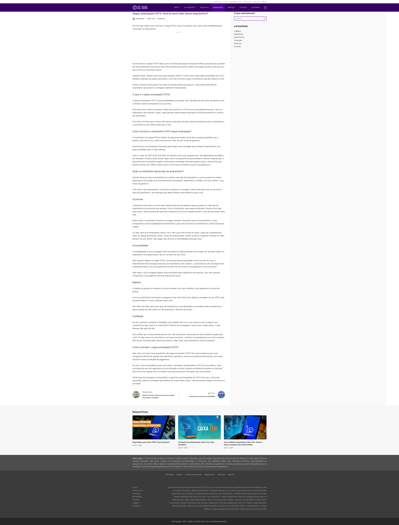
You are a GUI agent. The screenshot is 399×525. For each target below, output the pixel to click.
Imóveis (237, 46)
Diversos (238, 43)
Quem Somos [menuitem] (218, 1)
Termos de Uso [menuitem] (247, 1)
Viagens (237, 31)
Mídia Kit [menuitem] (264, 1)
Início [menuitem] (176, 7)
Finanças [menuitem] (204, 7)
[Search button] (264, 18)
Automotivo (239, 37)
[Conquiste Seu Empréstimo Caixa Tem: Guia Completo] (199, 427)
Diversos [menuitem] (256, 7)
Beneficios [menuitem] (218, 7)
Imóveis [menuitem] (231, 7)
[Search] (265, 7)
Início (134, 487)
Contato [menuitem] (225, 1)
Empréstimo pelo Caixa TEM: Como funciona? (151, 442)
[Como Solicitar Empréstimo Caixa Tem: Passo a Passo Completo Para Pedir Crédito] (245, 427)
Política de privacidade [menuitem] (235, 1)
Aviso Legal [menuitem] (256, 1)
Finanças (238, 40)
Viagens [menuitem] (243, 7)
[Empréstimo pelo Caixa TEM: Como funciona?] (153, 427)
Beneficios (161, 18)
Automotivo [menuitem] (189, 7)
